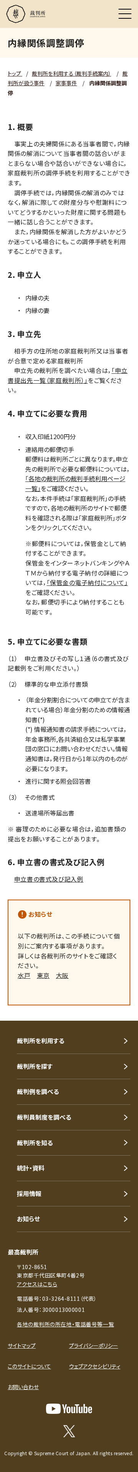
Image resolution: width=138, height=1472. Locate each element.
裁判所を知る (35, 1142)
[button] (121, 1010)
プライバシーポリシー (93, 1345)
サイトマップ (22, 1345)
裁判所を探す (35, 1066)
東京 (43, 975)
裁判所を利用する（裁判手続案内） (71, 73)
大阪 (62, 975)
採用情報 (29, 1193)
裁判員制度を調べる (44, 1117)
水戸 (24, 975)
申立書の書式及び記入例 (49, 879)
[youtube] (69, 1409)
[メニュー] (125, 14)
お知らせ (40, 914)
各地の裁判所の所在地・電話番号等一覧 (65, 1324)
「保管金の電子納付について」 (87, 582)
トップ (15, 73)
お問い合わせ (23, 1387)
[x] (69, 1431)
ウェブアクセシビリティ (94, 1366)
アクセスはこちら (37, 1284)
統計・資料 (30, 1167)
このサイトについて (29, 1366)
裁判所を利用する (40, 1040)
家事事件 (66, 83)
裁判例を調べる (38, 1091)
